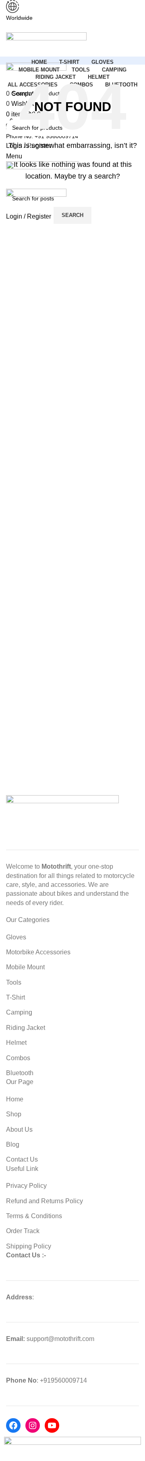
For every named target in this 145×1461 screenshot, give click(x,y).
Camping (19, 1012)
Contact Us (22, 1159)
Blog (12, 1144)
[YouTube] (52, 1425)
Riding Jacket (25, 1027)
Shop (13, 1114)
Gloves (16, 937)
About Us (19, 1129)
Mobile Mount (25, 967)
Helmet (16, 1042)
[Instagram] (32, 1425)
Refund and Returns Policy (44, 1201)
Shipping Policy (28, 1246)
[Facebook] (13, 1425)
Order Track (22, 1230)
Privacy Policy (26, 1185)
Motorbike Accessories (38, 952)
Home (14, 1099)
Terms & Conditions (34, 1216)
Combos (18, 1058)
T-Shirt (15, 997)
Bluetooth (19, 1072)
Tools (13, 982)
